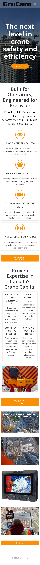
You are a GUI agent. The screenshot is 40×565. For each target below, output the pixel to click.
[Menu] (35, 4)
